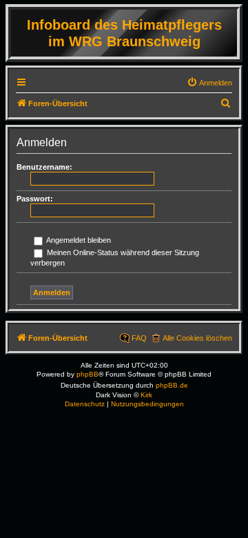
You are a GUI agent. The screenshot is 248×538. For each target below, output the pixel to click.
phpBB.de (172, 385)
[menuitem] (209, 82)
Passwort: (35, 199)
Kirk (146, 395)
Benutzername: (44, 167)
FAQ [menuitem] (139, 338)
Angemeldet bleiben (78, 240)
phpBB (87, 374)
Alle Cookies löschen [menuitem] (197, 338)
